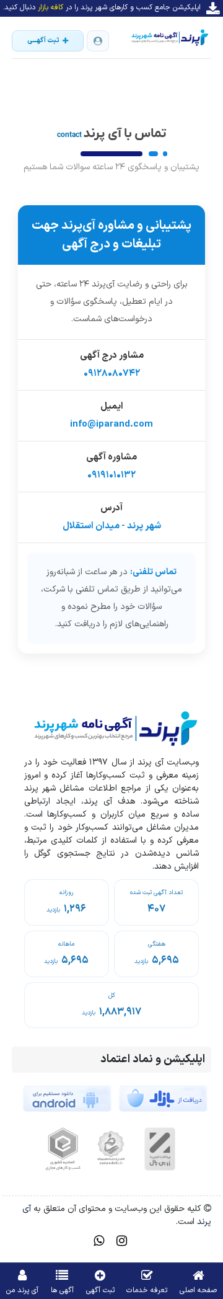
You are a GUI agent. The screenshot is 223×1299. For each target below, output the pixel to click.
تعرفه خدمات (146, 1290)
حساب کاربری (98, 40)
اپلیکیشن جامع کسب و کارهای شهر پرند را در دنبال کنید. (101, 7)
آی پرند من (22, 1290)
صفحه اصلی (198, 1290)
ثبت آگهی (100, 1290)
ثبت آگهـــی (43, 40)
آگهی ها (62, 1290)
